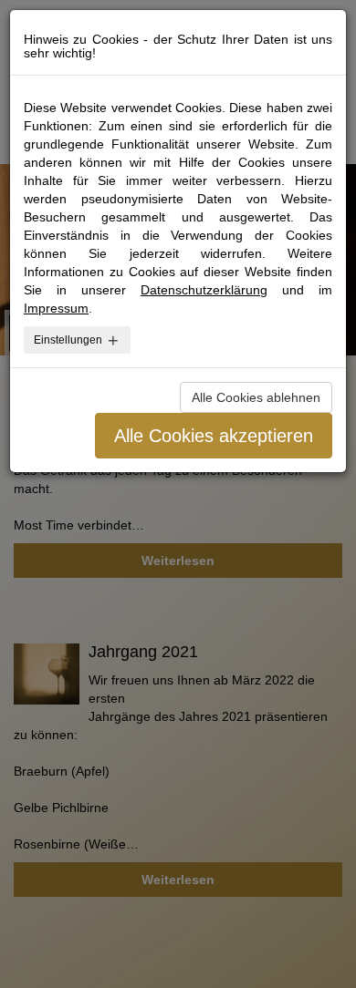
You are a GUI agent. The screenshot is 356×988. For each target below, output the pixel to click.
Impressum (56, 308)
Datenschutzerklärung (204, 290)
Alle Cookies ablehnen (256, 397)
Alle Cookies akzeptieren (213, 436)
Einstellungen (68, 340)
